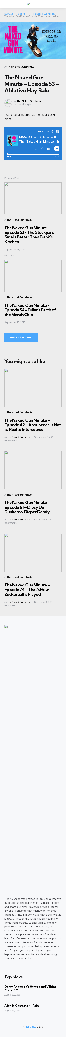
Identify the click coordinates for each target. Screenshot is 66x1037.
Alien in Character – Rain (21, 1005)
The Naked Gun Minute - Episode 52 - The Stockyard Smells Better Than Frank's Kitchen (29, 234)
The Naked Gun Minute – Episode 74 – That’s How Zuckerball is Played (27, 589)
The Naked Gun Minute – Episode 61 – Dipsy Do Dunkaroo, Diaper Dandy (27, 507)
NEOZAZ (31, 1026)
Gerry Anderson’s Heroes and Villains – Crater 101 (31, 988)
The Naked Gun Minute (20, 66)
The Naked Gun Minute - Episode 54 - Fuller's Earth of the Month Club (30, 310)
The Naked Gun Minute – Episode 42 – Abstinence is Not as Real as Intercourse (32, 424)
